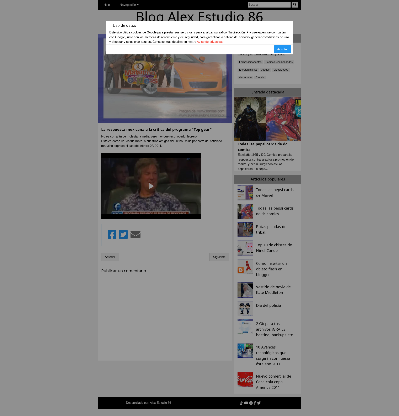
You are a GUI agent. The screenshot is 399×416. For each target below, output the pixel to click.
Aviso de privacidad (210, 41)
